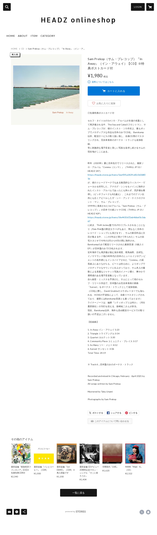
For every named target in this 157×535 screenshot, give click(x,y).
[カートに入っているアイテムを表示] (150, 7)
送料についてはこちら (103, 82)
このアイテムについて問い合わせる (112, 421)
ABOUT (23, 35)
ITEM (34, 35)
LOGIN (138, 7)
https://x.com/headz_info (142, 512)
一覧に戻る (78, 492)
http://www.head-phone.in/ (148, 512)
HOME (10, 35)
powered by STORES (75, 511)
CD (22, 48)
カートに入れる (116, 90)
